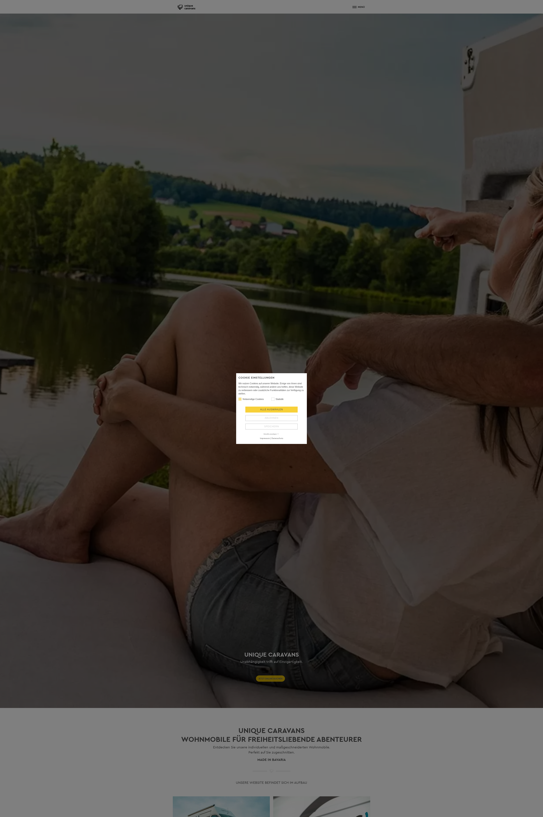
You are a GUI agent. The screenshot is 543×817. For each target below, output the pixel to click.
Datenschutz (277, 438)
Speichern (271, 426)
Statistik (280, 399)
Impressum (265, 438)
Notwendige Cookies (253, 399)
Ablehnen (271, 418)
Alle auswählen (271, 409)
